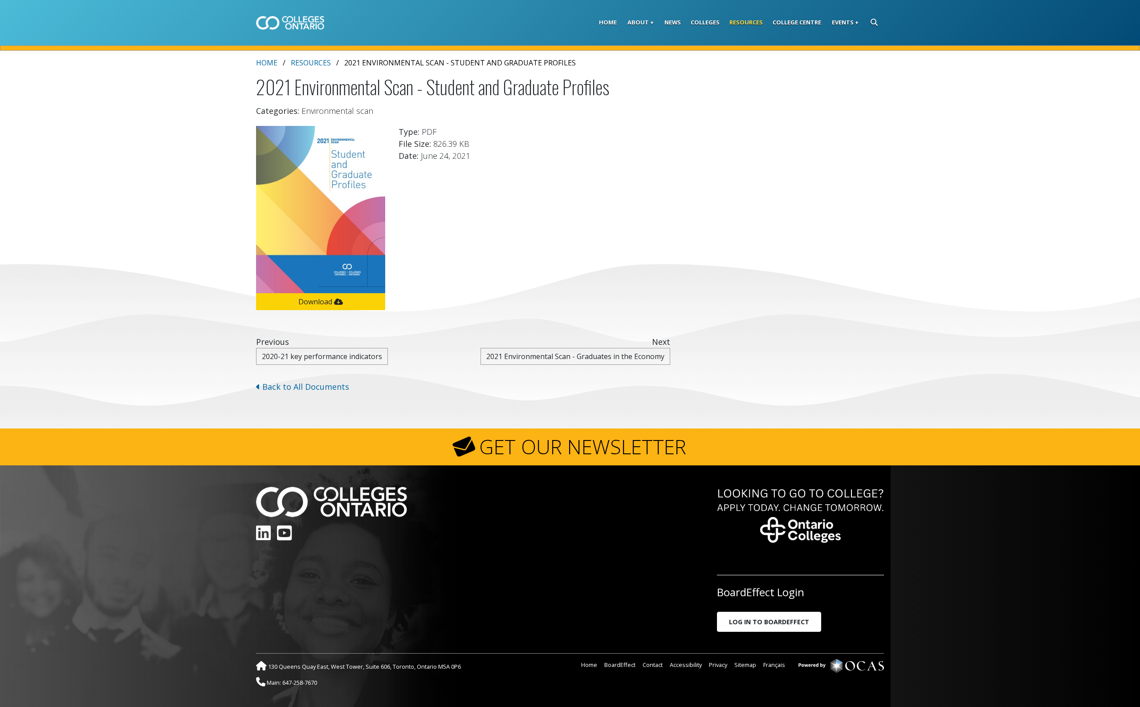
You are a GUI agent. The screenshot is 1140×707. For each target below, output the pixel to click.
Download (316, 302)
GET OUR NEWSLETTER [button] (582, 446)
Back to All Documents (304, 386)
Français (774, 665)
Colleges (705, 22)
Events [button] (843, 22)
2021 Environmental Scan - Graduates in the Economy (575, 356)
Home (608, 22)
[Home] (290, 22)
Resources (746, 22)
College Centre (797, 22)
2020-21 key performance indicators (322, 356)
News (672, 22)
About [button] (638, 22)
